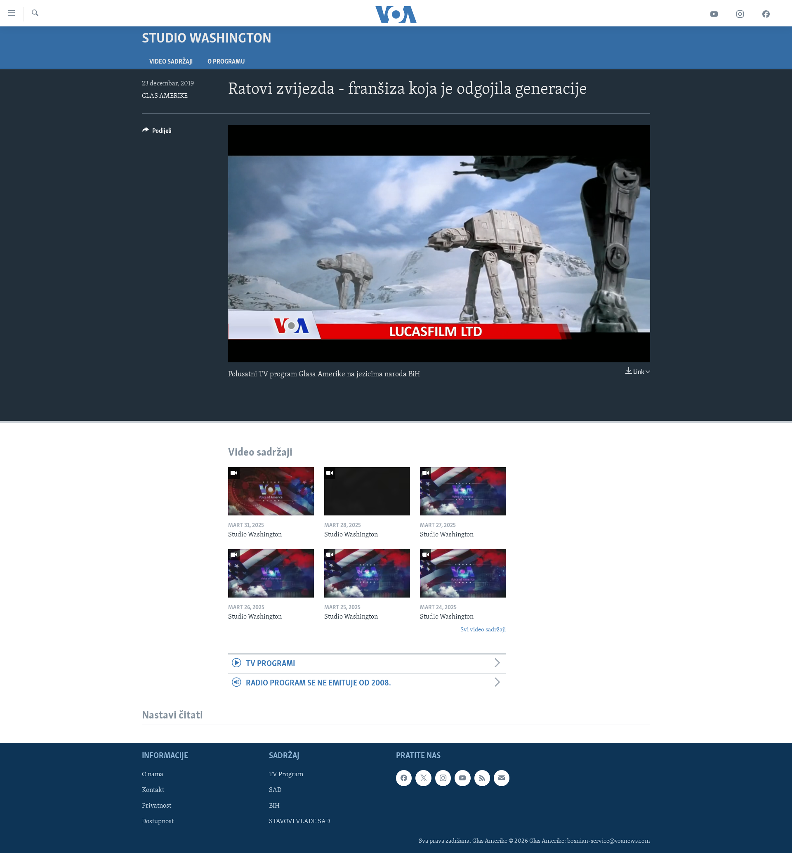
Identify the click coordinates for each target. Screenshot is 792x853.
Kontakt (153, 790)
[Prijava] (501, 778)
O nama (152, 775)
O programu (226, 62)
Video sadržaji (171, 62)
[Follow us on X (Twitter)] (423, 778)
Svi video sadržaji (483, 630)
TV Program (286, 775)
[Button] (157, 133)
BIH (274, 806)
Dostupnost (158, 822)
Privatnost (156, 806)
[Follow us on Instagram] (443, 778)
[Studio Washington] (271, 491)
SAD (275, 790)
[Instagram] (740, 14)
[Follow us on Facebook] (404, 778)
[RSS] (482, 778)
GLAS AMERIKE (165, 96)
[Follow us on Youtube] (462, 778)
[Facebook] (766, 14)
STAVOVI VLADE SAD (299, 822)
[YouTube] (714, 14)
